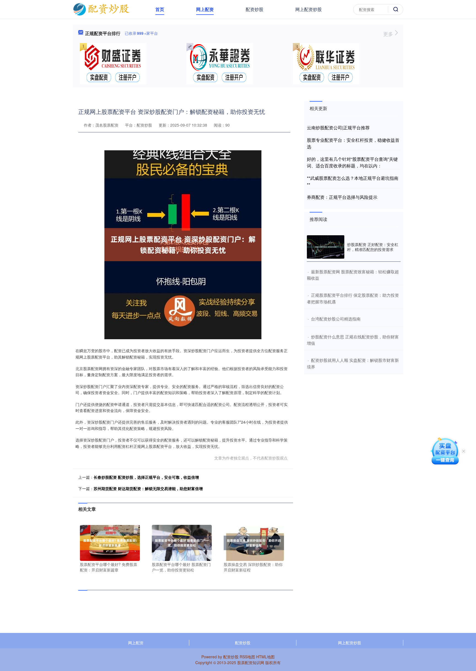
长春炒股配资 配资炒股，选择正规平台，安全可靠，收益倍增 (146, 477)
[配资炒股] (101, 9)
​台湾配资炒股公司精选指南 (336, 319)
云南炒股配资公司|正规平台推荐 (338, 127)
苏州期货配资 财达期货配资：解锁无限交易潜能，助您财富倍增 (148, 488)
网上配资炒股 (308, 9)
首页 (159, 9)
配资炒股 (254, 9)
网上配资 (205, 9)
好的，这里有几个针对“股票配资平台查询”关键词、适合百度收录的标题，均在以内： (352, 162)
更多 (388, 33)
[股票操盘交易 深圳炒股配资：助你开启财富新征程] (254, 542)
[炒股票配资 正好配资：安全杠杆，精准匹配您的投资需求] (325, 247)
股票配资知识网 (250, 662)
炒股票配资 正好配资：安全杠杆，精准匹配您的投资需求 (372, 247)
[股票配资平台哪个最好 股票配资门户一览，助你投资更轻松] (182, 542)
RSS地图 (247, 656)
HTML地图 (265, 656)
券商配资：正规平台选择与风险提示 (342, 197)
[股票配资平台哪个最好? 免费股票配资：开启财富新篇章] (110, 542)
